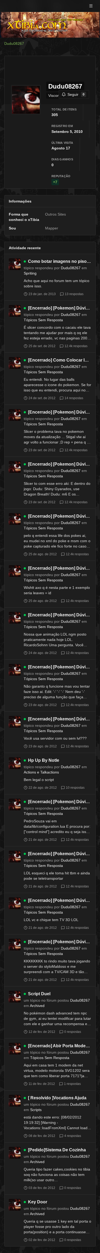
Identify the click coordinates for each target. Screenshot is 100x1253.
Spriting (30, 273)
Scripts (36, 1110)
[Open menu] (91, 6)
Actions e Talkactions (41, 772)
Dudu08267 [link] (14, 43)
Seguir (76, 94)
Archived (37, 1006)
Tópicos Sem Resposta (43, 320)
